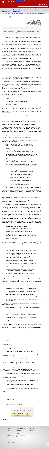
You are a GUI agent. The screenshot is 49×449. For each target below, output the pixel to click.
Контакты (31, 432)
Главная (3, 9)
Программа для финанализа (18, 9)
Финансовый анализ (11, 1)
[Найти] (46, 6)
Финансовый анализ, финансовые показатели (35, 13)
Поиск (31, 433)
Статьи (8, 430)
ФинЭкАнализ (18, 430)
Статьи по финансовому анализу (18, 13)
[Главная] (2, 13)
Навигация (34, 9)
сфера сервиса (19, 404)
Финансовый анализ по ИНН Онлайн (10, 422)
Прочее (39, 9)
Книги (8, 432)
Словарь (8, 433)
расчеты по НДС (12, 404)
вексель (7, 404)
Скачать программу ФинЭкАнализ (21, 415)
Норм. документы (10, 435)
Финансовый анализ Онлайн (9, 420)
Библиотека (8, 9)
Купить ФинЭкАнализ (16, 11)
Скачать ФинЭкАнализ (6, 11)
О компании (28, 9)
